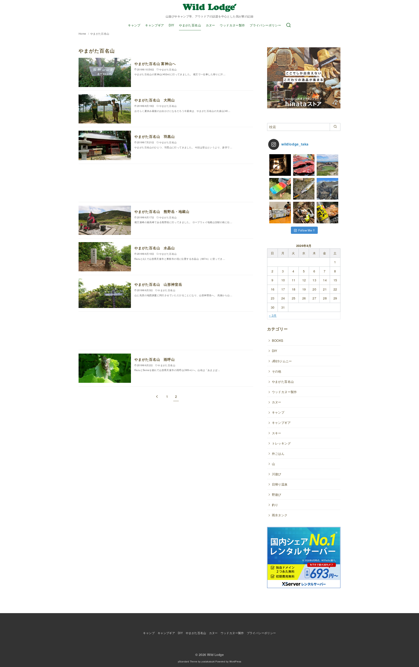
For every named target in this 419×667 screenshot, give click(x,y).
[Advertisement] (166, 184)
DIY (171, 25)
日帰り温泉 (280, 484)
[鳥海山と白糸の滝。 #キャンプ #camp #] (327, 189)
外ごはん (278, 453)
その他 (276, 371)
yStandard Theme (187, 661)
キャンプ (134, 25)
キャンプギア (154, 25)
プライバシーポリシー (265, 25)
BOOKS (277, 340)
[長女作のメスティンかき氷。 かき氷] (280, 189)
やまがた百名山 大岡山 (154, 100)
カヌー (210, 25)
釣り (275, 504)
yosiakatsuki (208, 661)
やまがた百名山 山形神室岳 (158, 284)
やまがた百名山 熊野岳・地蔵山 (161, 211)
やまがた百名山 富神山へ (155, 63)
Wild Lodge (215, 654)
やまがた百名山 (190, 25)
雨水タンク (280, 515)
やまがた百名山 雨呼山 (154, 359)
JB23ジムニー (282, 361)
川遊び (276, 474)
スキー (276, 433)
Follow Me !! (306, 230)
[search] (335, 127)
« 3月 (273, 315)
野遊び (276, 494)
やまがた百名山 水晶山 (154, 247)
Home (83, 33)
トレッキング (281, 443)
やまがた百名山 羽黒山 (154, 136)
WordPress (235, 661)
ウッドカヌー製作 (232, 25)
